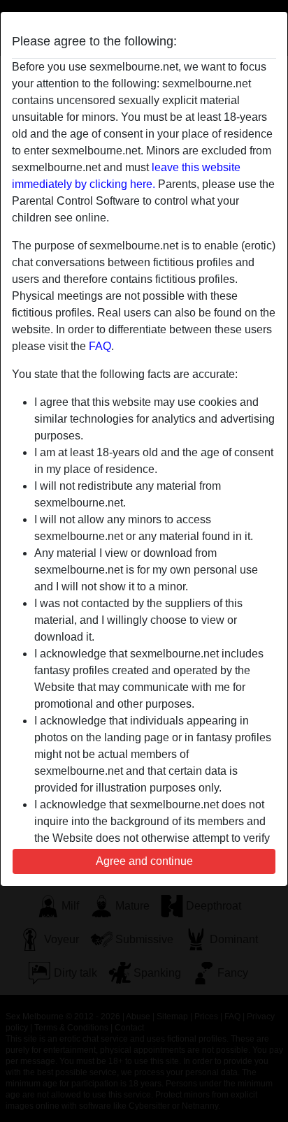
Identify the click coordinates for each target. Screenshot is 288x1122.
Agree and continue (144, 861)
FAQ (100, 346)
